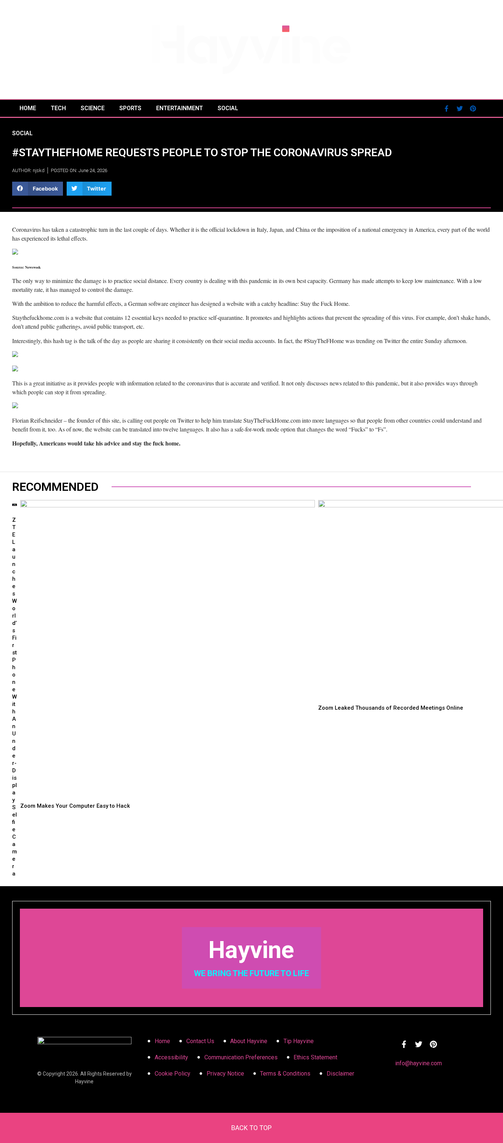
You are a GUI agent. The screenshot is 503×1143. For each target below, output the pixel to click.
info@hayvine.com (418, 1063)
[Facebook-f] (446, 108)
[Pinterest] (473, 108)
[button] (37, 189)
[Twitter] (459, 108)
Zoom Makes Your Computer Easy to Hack (75, 806)
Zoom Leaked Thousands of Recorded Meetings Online (390, 708)
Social (228, 108)
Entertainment (179, 108)
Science (93, 108)
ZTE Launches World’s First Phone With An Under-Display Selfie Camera (14, 697)
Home (28, 108)
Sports (130, 108)
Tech (58, 108)
